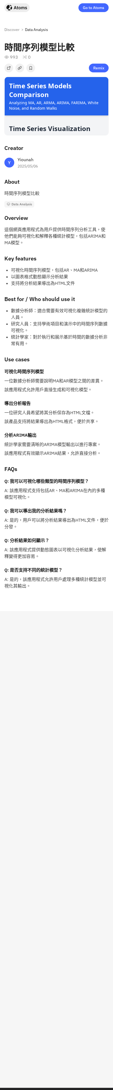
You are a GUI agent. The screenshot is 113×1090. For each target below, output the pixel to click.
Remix (98, 68)
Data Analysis (36, 29)
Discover (11, 29)
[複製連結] (19, 68)
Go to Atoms (93, 7)
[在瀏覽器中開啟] (8, 68)
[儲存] (30, 68)
